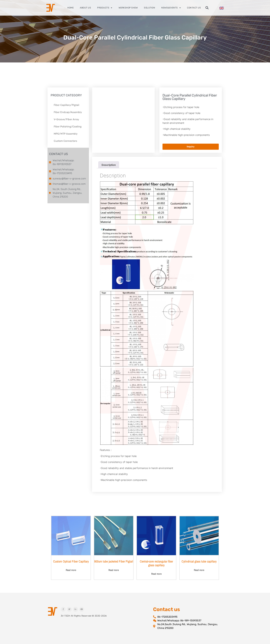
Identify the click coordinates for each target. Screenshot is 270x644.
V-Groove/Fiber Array (66, 119)
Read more (71, 570)
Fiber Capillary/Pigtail (66, 105)
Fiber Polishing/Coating (68, 126)
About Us (85, 7)
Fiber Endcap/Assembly (68, 112)
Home (70, 7)
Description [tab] (109, 164)
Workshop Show (128, 7)
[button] (207, 8)
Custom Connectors (65, 140)
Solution (149, 7)
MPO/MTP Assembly (66, 133)
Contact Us (194, 7)
